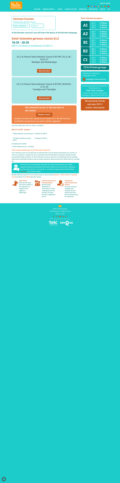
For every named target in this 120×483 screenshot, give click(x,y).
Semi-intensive (20, 25)
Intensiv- (56, 175)
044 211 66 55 (105, 3)
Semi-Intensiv (65, 175)
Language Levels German (96, 79)
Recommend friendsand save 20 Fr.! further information (95, 104)
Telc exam (23, 171)
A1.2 (35, 25)
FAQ (109, 9)
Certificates (93, 9)
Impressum (66, 219)
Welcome (37, 9)
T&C (51, 219)
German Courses (48, 9)
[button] (4, 479)
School (60, 9)
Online (28, 177)
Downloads (83, 9)
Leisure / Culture (71, 9)
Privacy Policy (57, 219)
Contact (103, 9)
